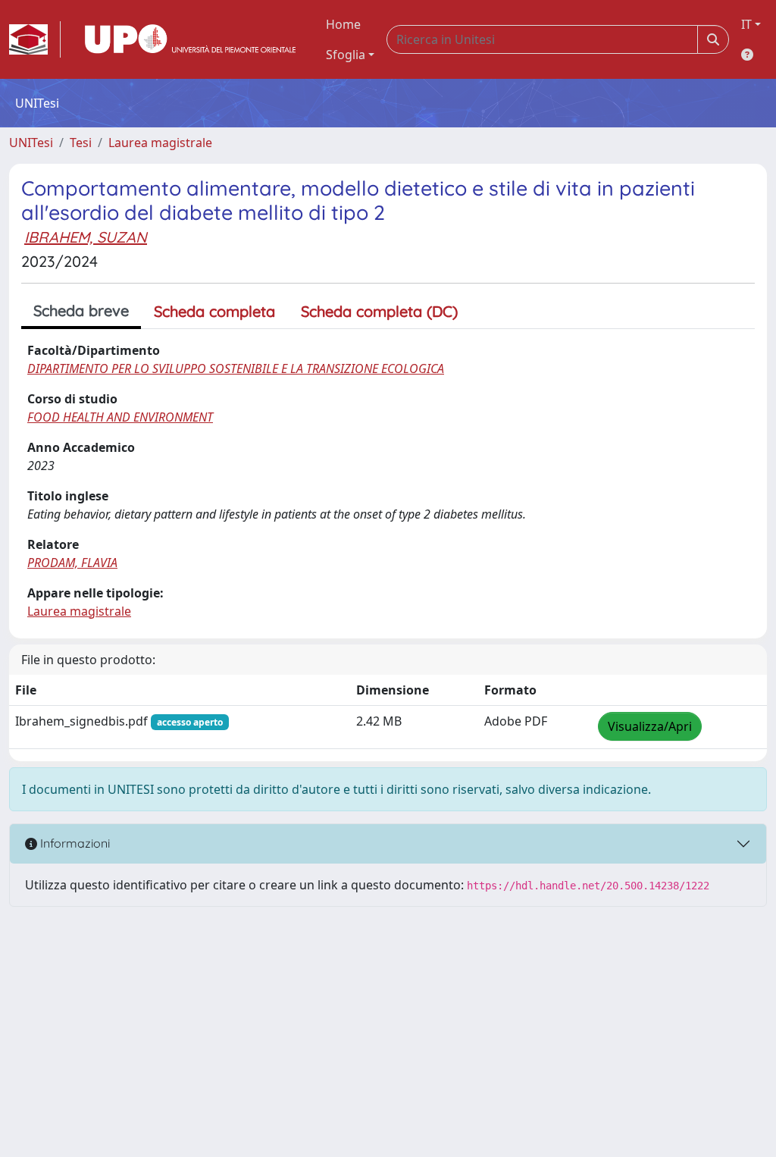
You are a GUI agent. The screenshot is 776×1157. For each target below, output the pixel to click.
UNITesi (31, 142)
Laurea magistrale (160, 142)
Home (343, 24)
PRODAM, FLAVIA (72, 562)
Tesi (81, 142)
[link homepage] (35, 39)
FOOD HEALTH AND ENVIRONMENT (120, 417)
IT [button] (746, 24)
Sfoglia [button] (345, 54)
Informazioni (73, 843)
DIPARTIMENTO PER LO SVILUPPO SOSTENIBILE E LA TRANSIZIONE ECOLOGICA (235, 368)
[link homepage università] (190, 39)
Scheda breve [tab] (81, 310)
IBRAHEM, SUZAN (85, 236)
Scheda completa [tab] (214, 311)
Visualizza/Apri (650, 726)
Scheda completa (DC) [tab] (379, 311)
